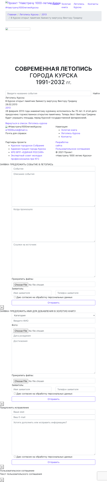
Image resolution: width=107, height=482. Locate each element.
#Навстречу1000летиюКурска (21, 7)
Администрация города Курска (28, 148)
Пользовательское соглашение (73, 148)
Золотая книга (66, 6)
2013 (8, 107)
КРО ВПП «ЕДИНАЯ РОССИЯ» (27, 152)
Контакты (93, 4)
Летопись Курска (79, 6)
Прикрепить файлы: (22, 278)
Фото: (15, 325)
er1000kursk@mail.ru (16, 130)
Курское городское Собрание (27, 145)
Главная (55, 4)
